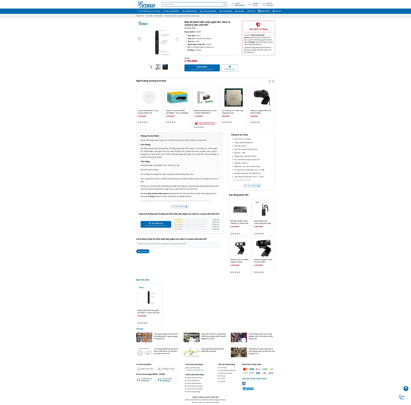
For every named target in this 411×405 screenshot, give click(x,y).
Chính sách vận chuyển (195, 389)
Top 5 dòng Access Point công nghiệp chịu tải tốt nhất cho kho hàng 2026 (261, 336)
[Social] (244, 383)
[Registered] (247, 389)
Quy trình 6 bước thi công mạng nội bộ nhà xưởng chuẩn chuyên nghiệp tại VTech (213, 336)
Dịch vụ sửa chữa (226, 373)
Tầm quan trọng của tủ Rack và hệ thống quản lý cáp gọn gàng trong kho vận (166, 336)
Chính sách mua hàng (194, 378)
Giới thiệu (223, 368)
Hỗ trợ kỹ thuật (167, 380)
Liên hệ (222, 381)
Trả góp (223, 376)
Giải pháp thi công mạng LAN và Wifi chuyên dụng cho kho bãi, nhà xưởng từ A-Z (262, 351)
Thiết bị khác (159, 16)
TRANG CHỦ (140, 16)
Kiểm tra (270, 4)
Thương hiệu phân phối (228, 370)
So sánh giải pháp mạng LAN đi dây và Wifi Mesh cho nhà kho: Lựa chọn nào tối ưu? (166, 351)
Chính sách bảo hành (194, 383)
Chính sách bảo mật (193, 392)
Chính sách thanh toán (195, 386)
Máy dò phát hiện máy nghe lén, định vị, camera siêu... (182, 16)
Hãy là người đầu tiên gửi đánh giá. (156, 224)
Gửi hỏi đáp (144, 251)
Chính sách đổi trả (193, 380)
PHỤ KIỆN (149, 16)
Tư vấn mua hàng (146, 380)
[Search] (224, 4)
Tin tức (139, 329)
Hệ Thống (168, 369)
